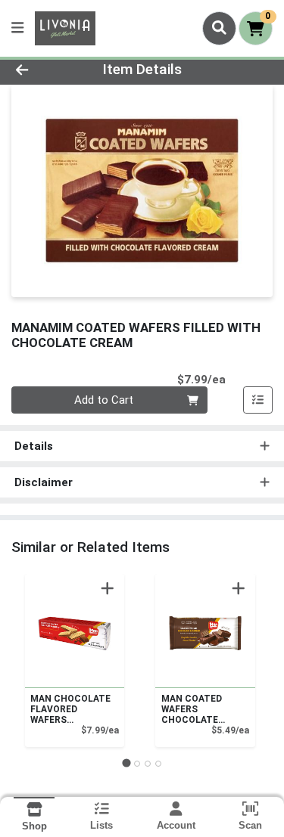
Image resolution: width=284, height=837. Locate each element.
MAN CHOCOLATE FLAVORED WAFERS (70, 709)
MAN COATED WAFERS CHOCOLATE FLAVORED (191, 709)
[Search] (219, 28)
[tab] (126, 763)
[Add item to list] (258, 400)
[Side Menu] (17, 28)
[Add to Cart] (107, 588)
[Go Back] (43, 69)
